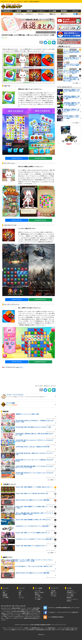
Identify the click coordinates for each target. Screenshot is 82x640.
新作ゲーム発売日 (39, 592)
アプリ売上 (53, 596)
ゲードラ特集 (13, 32)
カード (20, 596)
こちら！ (21, 367)
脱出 (20, 594)
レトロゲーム (19, 14)
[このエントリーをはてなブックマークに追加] (54, 44)
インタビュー (41, 11)
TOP (2, 32)
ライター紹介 (70, 594)
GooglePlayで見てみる (41, 158)
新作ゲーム (64, 14)
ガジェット (41, 14)
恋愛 (20, 592)
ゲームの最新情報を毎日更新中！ (56, 617)
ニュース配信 (70, 596)
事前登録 (64, 11)
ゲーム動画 (5, 597)
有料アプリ (53, 594)
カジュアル (21, 597)
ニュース (7, 11)
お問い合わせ (70, 591)
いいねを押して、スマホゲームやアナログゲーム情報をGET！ (63, 612)
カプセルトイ (29, 14)
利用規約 (69, 597)
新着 (4, 592)
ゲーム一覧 (37, 591)
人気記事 (18, 11)
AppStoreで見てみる (17, 158)
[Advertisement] (28, 377)
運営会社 (69, 601)
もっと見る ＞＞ (52, 479)
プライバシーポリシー (72, 599)
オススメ (75, 11)
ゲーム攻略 (52, 11)
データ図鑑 (37, 599)
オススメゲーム (39, 597)
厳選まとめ (52, 14)
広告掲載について (71, 592)
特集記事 (29, 11)
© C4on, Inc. (41, 634)
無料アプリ (53, 592)
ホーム (4, 591)
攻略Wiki (37, 594)
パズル (54, 385)
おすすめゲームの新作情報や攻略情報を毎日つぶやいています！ (64, 607)
